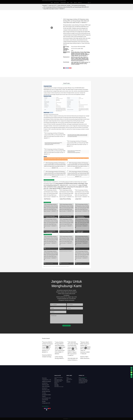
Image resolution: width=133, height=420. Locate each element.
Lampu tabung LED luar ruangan (58, 386)
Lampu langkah (56, 384)
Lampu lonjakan (56, 385)
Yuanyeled (44, 5)
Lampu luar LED (52, 5)
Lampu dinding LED (73, 185)
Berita (67, 380)
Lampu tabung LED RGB (54, 188)
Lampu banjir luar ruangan (58, 381)
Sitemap (69, 418)
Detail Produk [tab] (66, 83)
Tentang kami (68, 381)
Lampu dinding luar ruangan (63, 5)
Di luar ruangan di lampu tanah (58, 380)
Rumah (67, 377)
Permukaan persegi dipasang (79, 5)
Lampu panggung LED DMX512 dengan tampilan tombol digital (69, 183)
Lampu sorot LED (64, 185)
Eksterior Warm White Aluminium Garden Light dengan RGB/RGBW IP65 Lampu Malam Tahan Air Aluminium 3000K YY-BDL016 (85, 357)
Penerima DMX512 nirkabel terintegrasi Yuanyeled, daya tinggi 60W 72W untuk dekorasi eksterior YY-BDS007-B (47, 356)
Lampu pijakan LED (79, 186)
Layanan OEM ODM (69, 379)
